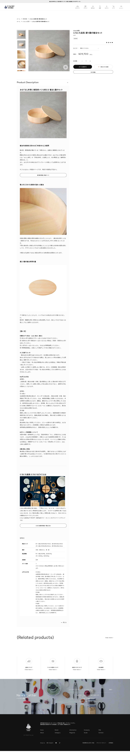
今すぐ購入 (93, 72)
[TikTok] (60, 743)
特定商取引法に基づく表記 (88, 742)
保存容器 (25, 18)
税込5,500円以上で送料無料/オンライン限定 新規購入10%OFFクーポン (65, 1)
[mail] (112, 42)
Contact (101, 732)
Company (87, 730)
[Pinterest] (108, 42)
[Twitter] (110, 42)
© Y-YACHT (28, 735)
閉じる (65, 622)
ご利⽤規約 (82, 704)
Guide (85, 732)
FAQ (100, 730)
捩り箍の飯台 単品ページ (43, 175)
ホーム (18, 18)
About (42, 732)
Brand (56, 730)
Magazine (72, 732)
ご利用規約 (110, 742)
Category (57, 732)
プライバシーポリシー (73, 704)
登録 (110, 689)
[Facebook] (106, 42)
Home (42, 730)
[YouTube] (56, 743)
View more (108, 637)
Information (72, 730)
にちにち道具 (26, 21)
